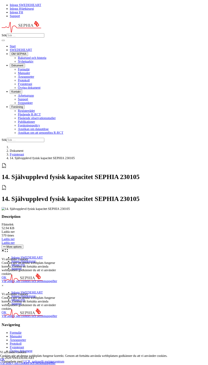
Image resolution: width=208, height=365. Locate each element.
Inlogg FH (16, 12)
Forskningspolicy (29, 125)
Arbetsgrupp (26, 95)
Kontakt (16, 91)
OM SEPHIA (18, 53)
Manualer (24, 73)
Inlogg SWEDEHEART (25, 5)
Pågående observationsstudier (37, 118)
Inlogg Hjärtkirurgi (22, 8)
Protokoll (24, 80)
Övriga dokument (29, 87)
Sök (4, 35)
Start (13, 46)
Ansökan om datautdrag (33, 129)
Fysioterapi (25, 84)
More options (14, 246)
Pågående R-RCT (29, 114)
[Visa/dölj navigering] (3, 40)
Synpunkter (25, 103)
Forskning (17, 106)
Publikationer (26, 121)
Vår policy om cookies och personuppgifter (27, 363)
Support (15, 16)
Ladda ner (8, 239)
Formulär (24, 69)
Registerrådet (26, 110)
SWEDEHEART (21, 50)
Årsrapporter (26, 76)
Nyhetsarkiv (26, 61)
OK (2, 359)
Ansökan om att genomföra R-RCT (40, 132)
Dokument (17, 65)
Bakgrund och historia (32, 57)
